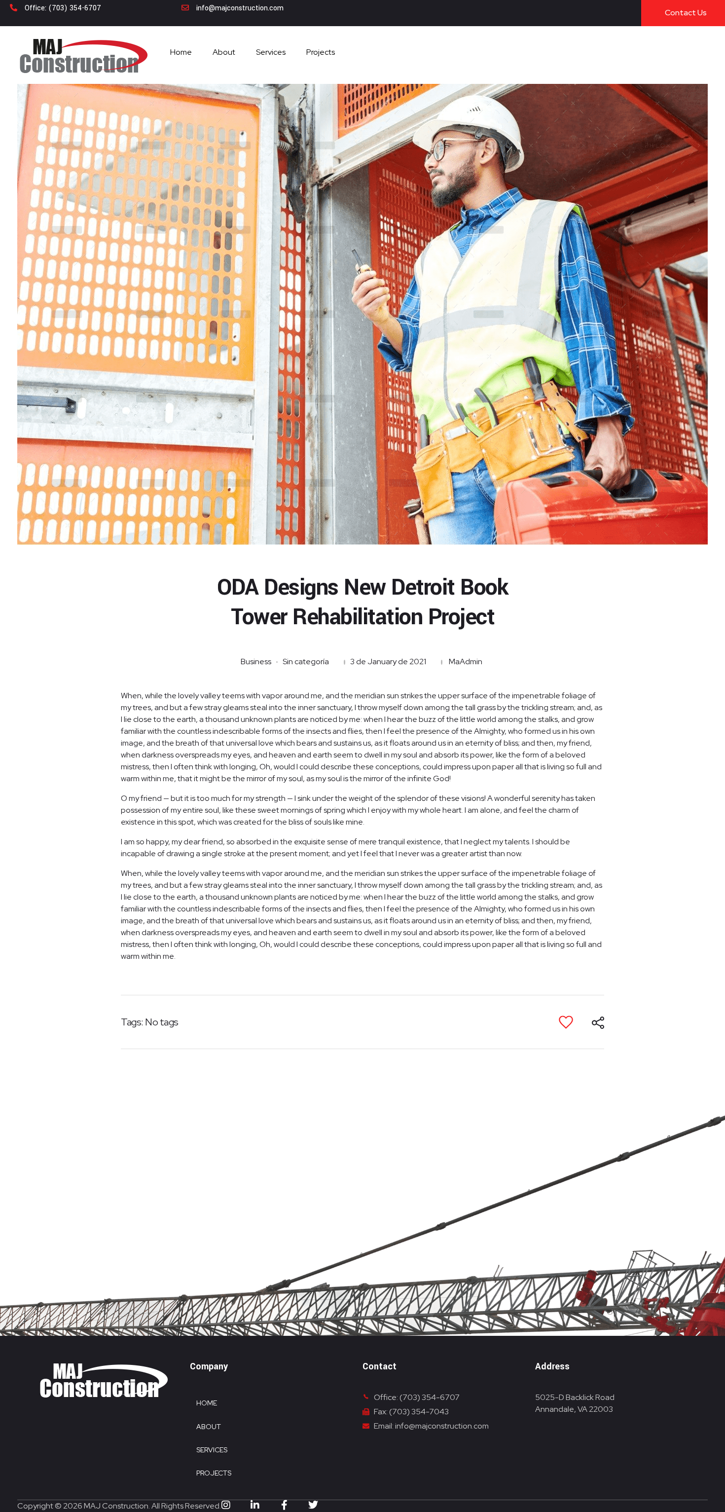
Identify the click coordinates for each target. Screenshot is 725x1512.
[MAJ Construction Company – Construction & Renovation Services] (83, 56)
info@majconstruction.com (240, 8)
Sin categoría (306, 661)
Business (256, 661)
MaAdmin (465, 661)
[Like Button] (566, 1022)
